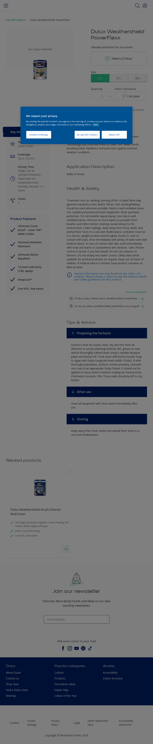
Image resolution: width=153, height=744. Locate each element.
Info (95, 124)
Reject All (114, 134)
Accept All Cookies (87, 134)
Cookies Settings (38, 134)
